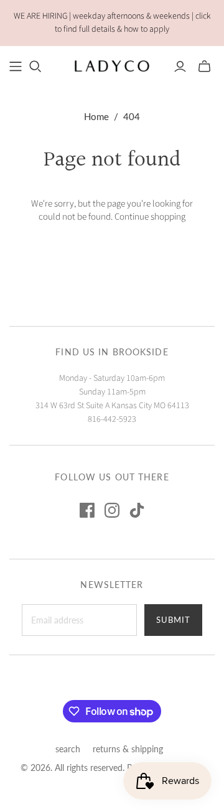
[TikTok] (136, 510)
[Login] (180, 66)
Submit (173, 620)
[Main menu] (15, 66)
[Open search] (35, 66)
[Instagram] (112, 510)
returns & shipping (128, 749)
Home (96, 116)
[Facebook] (87, 510)
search (67, 749)
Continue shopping (149, 216)
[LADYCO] (112, 65)
